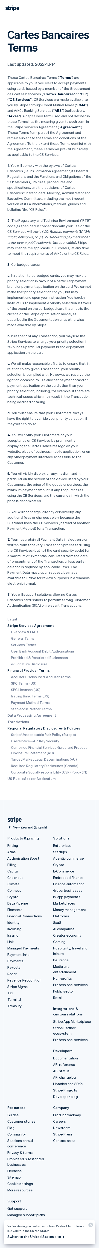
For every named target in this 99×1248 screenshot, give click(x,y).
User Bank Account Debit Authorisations (43, 651)
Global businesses (67, 890)
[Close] (90, 1226)
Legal (12, 619)
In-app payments (66, 896)
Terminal (14, 999)
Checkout (15, 877)
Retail (57, 997)
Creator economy (67, 935)
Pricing (12, 845)
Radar (12, 973)
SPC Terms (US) (23, 683)
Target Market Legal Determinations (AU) (44, 759)
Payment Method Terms (30, 702)
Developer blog (65, 1096)
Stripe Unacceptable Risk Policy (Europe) (43, 734)
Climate (13, 884)
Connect (14, 890)
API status (61, 1071)
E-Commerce (63, 871)
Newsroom (62, 1127)
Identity (13, 922)
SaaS (57, 922)
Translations (18, 721)
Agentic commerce (68, 858)
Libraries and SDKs (68, 1083)
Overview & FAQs (24, 632)
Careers (59, 1121)
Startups (60, 852)
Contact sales (64, 1140)
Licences (14, 1170)
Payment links (18, 954)
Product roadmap (67, 1115)
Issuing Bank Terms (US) (30, 696)
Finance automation (69, 884)
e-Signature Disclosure (29, 664)
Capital (12, 871)
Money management (69, 909)
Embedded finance (68, 877)
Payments (15, 961)
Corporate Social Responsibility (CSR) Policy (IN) (49, 772)
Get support (17, 1208)
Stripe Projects (65, 1090)
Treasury (14, 1006)
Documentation (65, 1058)
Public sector (63, 991)
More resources (20, 1190)
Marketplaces (64, 903)
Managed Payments (23, 948)
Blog (11, 1127)
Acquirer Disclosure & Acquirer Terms (41, 677)
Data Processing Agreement (31, 715)
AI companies (64, 929)
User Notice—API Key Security (35, 741)
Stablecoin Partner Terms (31, 709)
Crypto (12, 896)
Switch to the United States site (34, 1236)
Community (16, 1134)
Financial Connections (24, 916)
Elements (15, 909)
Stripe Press (63, 1134)
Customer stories (21, 1121)
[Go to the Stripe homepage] (13, 820)
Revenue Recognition (24, 980)
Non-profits (62, 978)
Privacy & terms (20, 1152)
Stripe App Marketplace (72, 1021)
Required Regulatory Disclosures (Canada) (44, 765)
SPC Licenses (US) (25, 689)
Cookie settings (20, 1183)
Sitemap (14, 1177)
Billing (11, 864)
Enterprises (62, 845)
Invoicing (14, 929)
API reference (64, 1064)
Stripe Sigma (17, 986)
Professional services (70, 984)
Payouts (13, 967)
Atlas (11, 852)
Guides (13, 1115)
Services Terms (23, 644)
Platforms (61, 916)
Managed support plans (26, 1214)
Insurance (61, 960)
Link (10, 941)
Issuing (12, 935)
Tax (10, 993)
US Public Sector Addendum (31, 778)
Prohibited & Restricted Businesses (39, 657)
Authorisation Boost (23, 858)
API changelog (64, 1077)
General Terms (23, 638)
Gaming (59, 941)
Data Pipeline (17, 903)
